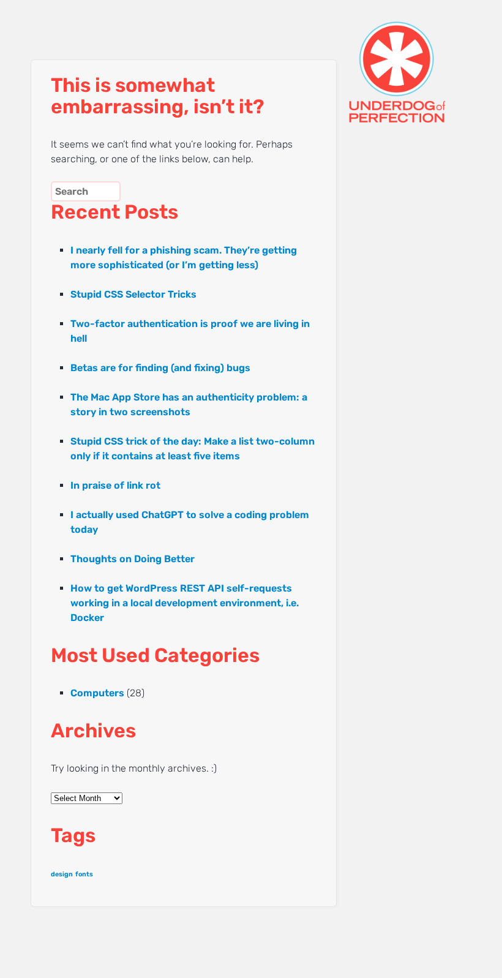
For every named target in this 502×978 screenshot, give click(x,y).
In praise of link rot (115, 485)
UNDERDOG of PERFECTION (394, 61)
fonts (84, 874)
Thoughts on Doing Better (132, 559)
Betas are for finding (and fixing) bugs (160, 368)
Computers (97, 693)
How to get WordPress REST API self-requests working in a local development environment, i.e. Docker (184, 602)
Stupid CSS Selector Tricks (133, 294)
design (62, 874)
